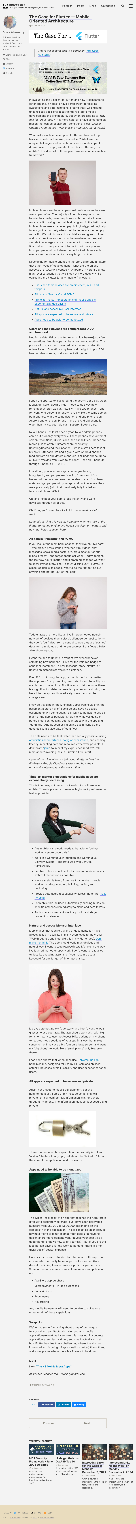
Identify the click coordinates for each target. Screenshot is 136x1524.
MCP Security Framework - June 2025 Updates (41, 1461)
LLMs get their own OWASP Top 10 (68, 1460)
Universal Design (88, 1060)
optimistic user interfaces (45, 740)
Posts (80, 5)
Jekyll (35, 1517)
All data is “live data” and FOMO (55, 294)
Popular (67, 5)
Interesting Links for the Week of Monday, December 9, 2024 (94, 1467)
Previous (48, 1423)
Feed (49, 1513)
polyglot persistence (75, 740)
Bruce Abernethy (14, 32)
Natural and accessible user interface (58, 309)
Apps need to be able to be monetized (59, 319)
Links (92, 5)
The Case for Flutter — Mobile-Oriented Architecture (60, 19)
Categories (108, 5)
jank (46, 748)
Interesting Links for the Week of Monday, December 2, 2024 (121, 1467)
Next (87, 1423)
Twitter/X (22, 1513)
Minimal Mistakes (47, 1517)
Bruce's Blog (32, 6)
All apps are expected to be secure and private (64, 314)
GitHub (37, 1513)
